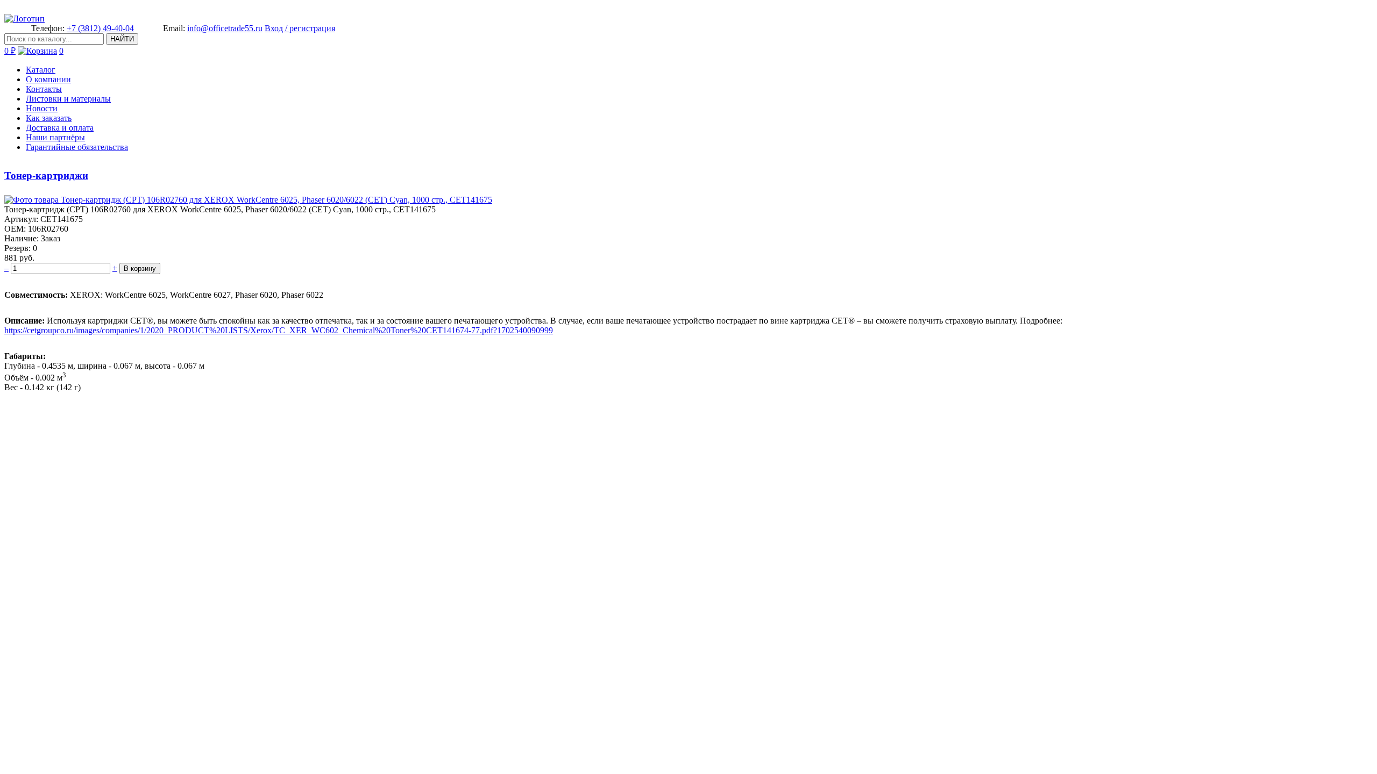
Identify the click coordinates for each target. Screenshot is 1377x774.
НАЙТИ (122, 39)
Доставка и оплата (60, 127)
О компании (48, 79)
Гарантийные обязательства (77, 147)
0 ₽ (10, 50)
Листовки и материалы (68, 98)
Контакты (44, 89)
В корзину (140, 268)
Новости (42, 108)
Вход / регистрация (300, 28)
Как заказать (49, 118)
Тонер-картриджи (46, 175)
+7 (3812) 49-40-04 (100, 28)
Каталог (40, 69)
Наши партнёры (55, 137)
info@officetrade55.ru (224, 28)
